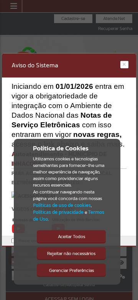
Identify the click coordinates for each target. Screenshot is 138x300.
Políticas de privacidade (58, 212)
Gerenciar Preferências (71, 270)
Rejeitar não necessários (71, 253)
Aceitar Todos (71, 236)
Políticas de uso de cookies (62, 205)
